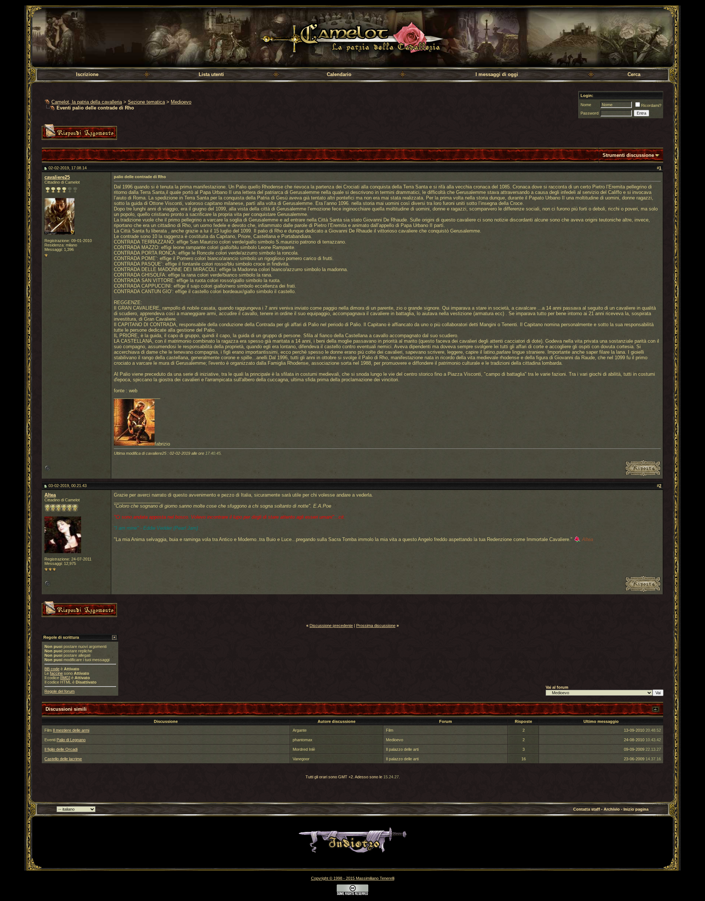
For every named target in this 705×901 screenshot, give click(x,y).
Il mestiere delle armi (71, 730)
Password (590, 113)
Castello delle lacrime (63, 759)
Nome (586, 104)
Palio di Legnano (71, 740)
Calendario (339, 74)
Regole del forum (59, 691)
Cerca (634, 74)
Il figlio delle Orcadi (60, 749)
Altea (50, 495)
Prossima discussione (375, 625)
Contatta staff (586, 809)
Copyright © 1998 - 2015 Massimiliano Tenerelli (352, 878)
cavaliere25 (57, 177)
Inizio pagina (635, 809)
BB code (51, 669)
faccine (56, 673)
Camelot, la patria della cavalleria (86, 102)
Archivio (612, 809)
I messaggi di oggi (497, 74)
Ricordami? (651, 105)
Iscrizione (87, 74)
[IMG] (65, 677)
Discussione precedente (331, 625)
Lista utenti (211, 74)
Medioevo (181, 102)
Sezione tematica (146, 102)
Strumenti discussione (628, 155)
